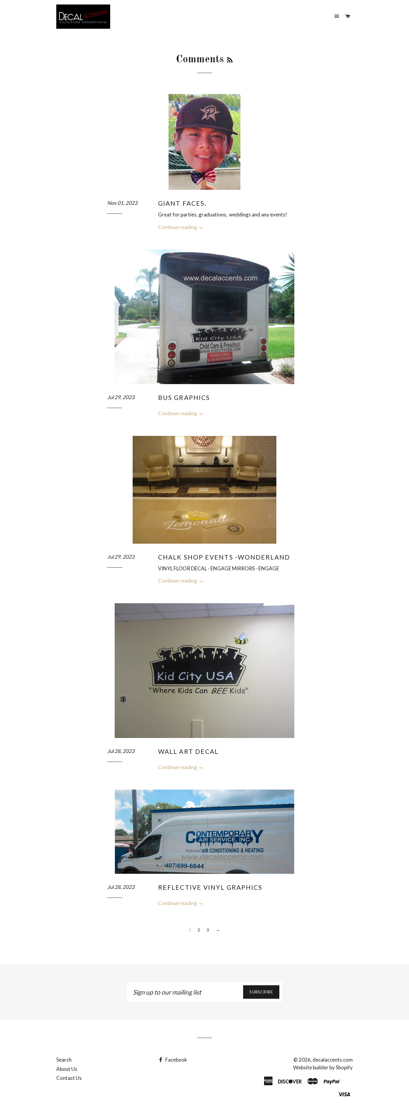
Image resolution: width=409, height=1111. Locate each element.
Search (64, 1060)
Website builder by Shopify (323, 1067)
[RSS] (230, 60)
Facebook (175, 1060)
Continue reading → (180, 227)
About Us (66, 1069)
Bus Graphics (184, 397)
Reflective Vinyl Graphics (210, 887)
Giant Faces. (182, 203)
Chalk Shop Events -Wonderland (224, 557)
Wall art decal (188, 751)
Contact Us (69, 1078)
